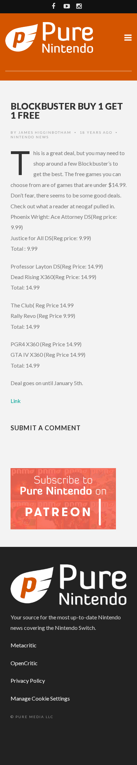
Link (16, 400)
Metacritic (24, 645)
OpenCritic (24, 663)
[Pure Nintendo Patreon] (63, 498)
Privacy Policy (28, 680)
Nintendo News (30, 137)
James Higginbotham (44, 132)
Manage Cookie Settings (40, 698)
